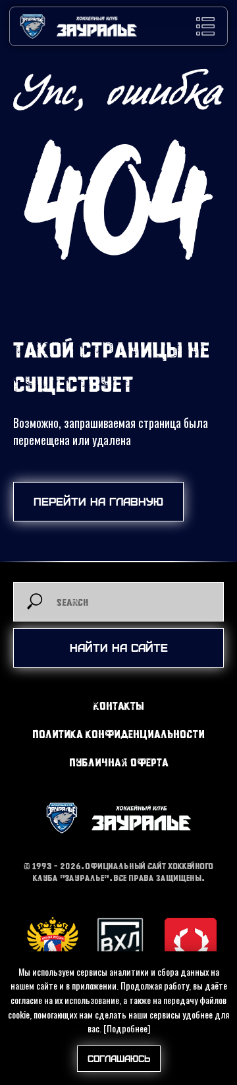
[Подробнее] (126, 1028)
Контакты (118, 705)
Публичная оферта (119, 762)
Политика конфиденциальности (118, 733)
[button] (205, 26)
